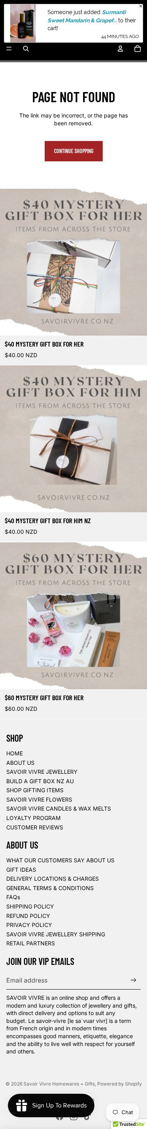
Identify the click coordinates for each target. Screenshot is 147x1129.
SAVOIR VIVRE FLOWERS (39, 799)
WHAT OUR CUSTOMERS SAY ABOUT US (60, 860)
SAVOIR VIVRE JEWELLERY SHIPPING (55, 934)
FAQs (13, 897)
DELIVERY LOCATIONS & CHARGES (52, 878)
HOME (14, 753)
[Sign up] (133, 980)
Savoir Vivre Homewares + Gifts (59, 1084)
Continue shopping (73, 151)
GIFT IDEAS (21, 869)
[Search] (25, 48)
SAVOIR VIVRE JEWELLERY (42, 771)
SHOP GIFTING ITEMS (35, 790)
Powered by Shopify (119, 1084)
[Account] (120, 48)
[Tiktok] (87, 1116)
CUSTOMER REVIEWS (34, 827)
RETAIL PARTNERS (30, 943)
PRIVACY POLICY (29, 924)
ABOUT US (20, 762)
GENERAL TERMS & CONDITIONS (50, 888)
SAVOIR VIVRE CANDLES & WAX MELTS (58, 808)
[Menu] (9, 49)
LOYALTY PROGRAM (33, 818)
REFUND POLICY (28, 915)
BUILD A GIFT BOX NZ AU (40, 781)
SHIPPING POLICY (30, 906)
